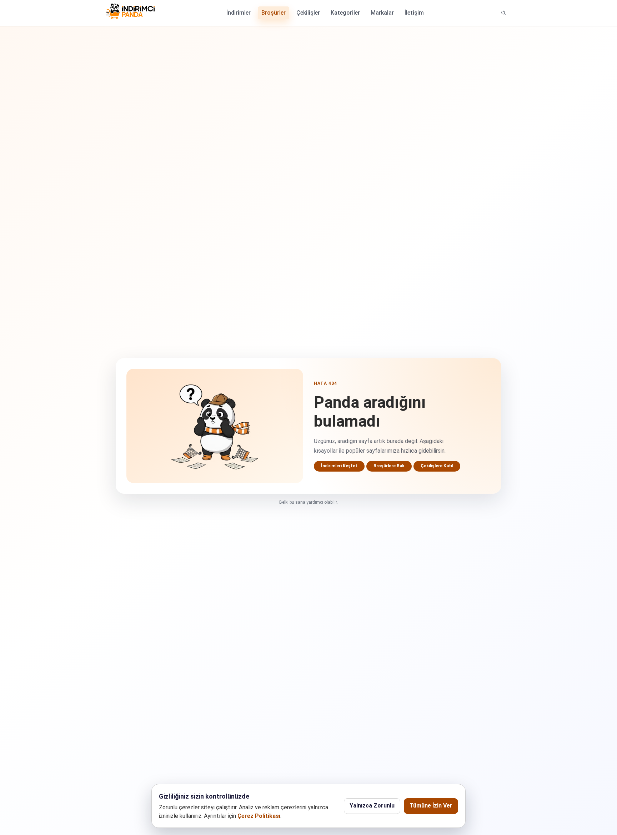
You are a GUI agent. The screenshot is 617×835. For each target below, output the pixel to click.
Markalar (382, 12)
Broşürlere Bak (389, 465)
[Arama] (503, 13)
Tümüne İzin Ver (431, 805)
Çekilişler (308, 12)
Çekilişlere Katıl (437, 465)
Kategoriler (345, 12)
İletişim (414, 12)
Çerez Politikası (258, 816)
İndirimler (238, 12)
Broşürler (273, 12)
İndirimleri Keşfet (339, 465)
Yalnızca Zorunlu (372, 805)
